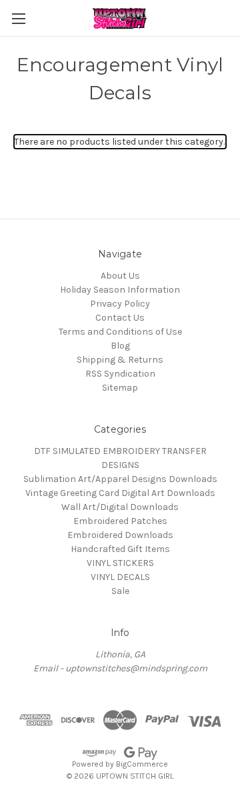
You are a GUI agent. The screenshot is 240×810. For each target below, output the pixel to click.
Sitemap (120, 387)
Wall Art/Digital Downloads (120, 507)
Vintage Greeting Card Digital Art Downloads (120, 493)
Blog (120, 345)
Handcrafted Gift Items (120, 549)
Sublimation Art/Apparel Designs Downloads (120, 479)
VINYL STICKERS (120, 563)
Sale (120, 591)
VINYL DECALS (120, 577)
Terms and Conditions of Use (120, 331)
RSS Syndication (120, 373)
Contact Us (120, 317)
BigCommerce (142, 764)
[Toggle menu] (18, 18)
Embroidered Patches (120, 521)
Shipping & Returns (120, 359)
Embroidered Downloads (120, 535)
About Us (120, 275)
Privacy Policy (120, 303)
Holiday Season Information (120, 289)
